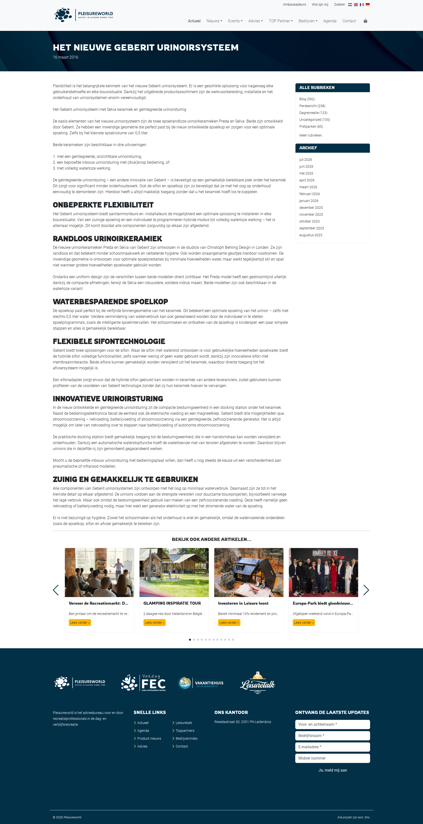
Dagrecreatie (309, 113)
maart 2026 (308, 187)
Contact (349, 21)
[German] (368, 4)
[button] (190, 640)
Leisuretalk (184, 723)
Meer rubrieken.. (311, 135)
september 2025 (311, 228)
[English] (356, 4)
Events (234, 21)
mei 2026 (306, 173)
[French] (362, 4)
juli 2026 (305, 160)
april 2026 (307, 180)
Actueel (194, 21)
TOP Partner (279, 21)
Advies (254, 21)
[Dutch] (350, 4)
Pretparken (307, 126)
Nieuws (213, 21)
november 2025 (311, 214)
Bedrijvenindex (187, 738)
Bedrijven (307, 21)
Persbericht (308, 106)
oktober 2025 (309, 221)
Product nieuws (149, 738)
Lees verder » (80, 622)
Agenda (330, 21)
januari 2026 (308, 201)
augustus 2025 (310, 235)
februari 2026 (309, 194)
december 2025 (311, 208)
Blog (302, 99)
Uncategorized (310, 120)
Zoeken (339, 4)
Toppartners (185, 731)
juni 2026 (306, 166)
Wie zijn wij (320, 4)
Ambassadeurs (294, 4)
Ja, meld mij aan (332, 770)
